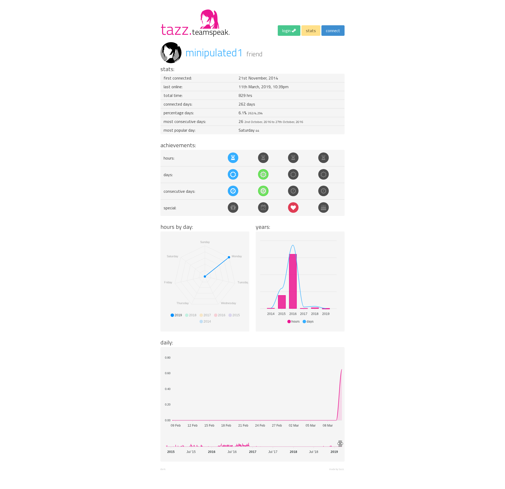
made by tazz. (337, 469)
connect (333, 30)
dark (162, 469)
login (287, 30)
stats (311, 30)
